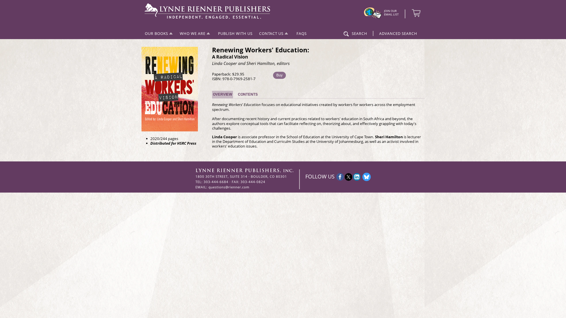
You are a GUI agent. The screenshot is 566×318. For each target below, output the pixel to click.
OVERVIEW (222, 94)
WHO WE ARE (192, 33)
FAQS (301, 33)
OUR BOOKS (156, 33)
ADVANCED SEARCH (398, 33)
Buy (279, 75)
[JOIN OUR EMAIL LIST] (373, 18)
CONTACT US (271, 33)
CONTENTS (248, 94)
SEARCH (359, 33)
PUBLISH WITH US (235, 33)
